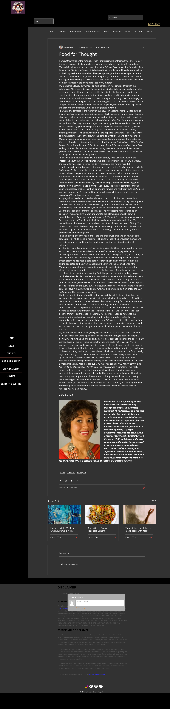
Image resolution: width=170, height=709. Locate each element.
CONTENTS (11, 353)
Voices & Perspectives (93, 31)
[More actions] (143, 47)
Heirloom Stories (75, 31)
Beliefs (106, 31)
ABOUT (11, 345)
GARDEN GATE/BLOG (11, 368)
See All (153, 501)
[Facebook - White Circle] (101, 686)
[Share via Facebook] (60, 481)
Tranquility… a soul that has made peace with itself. (138, 529)
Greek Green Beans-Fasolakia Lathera (97, 529)
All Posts (50, 31)
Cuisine (127, 31)
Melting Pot (81, 473)
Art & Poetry (61, 31)
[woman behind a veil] (139, 514)
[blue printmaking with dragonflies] (64, 514)
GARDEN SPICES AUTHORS (11, 384)
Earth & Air (138, 31)
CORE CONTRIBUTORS (11, 361)
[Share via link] (77, 481)
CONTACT (11, 376)
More (148, 31)
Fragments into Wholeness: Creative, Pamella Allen (63, 529)
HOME (11, 338)
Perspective (117, 31)
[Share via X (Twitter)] (66, 481)
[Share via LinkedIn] (71, 481)
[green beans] (102, 514)
